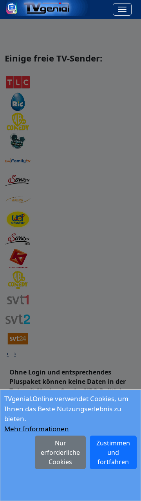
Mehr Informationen (36, 428)
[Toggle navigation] (122, 9)
